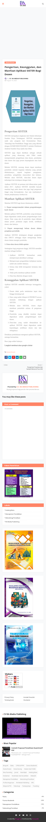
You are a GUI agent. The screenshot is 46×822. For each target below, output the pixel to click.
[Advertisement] (23, 31)
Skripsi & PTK (7, 786)
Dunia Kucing (18, 769)
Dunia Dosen (10, 352)
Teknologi (17, 786)
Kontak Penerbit (29, 697)
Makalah (33, 776)
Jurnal (16, 772)
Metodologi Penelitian (12, 518)
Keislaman (6, 776)
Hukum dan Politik (30, 769)
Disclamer (27, 700)
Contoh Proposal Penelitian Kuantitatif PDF (27, 749)
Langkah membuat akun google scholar (18, 345)
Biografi (5, 766)
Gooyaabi (35, 819)
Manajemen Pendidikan (13, 514)
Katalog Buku (9, 510)
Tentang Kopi (26, 786)
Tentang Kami (9, 700)
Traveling (36, 786)
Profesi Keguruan (8, 783)
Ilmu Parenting (7, 772)
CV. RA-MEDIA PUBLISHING (18, 79)
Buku (12, 766)
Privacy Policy (9, 697)
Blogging (18, 819)
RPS (32, 783)
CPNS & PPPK (20, 766)
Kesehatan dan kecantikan (20, 776)
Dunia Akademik (31, 766)
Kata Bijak (23, 772)
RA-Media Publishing (12, 522)
